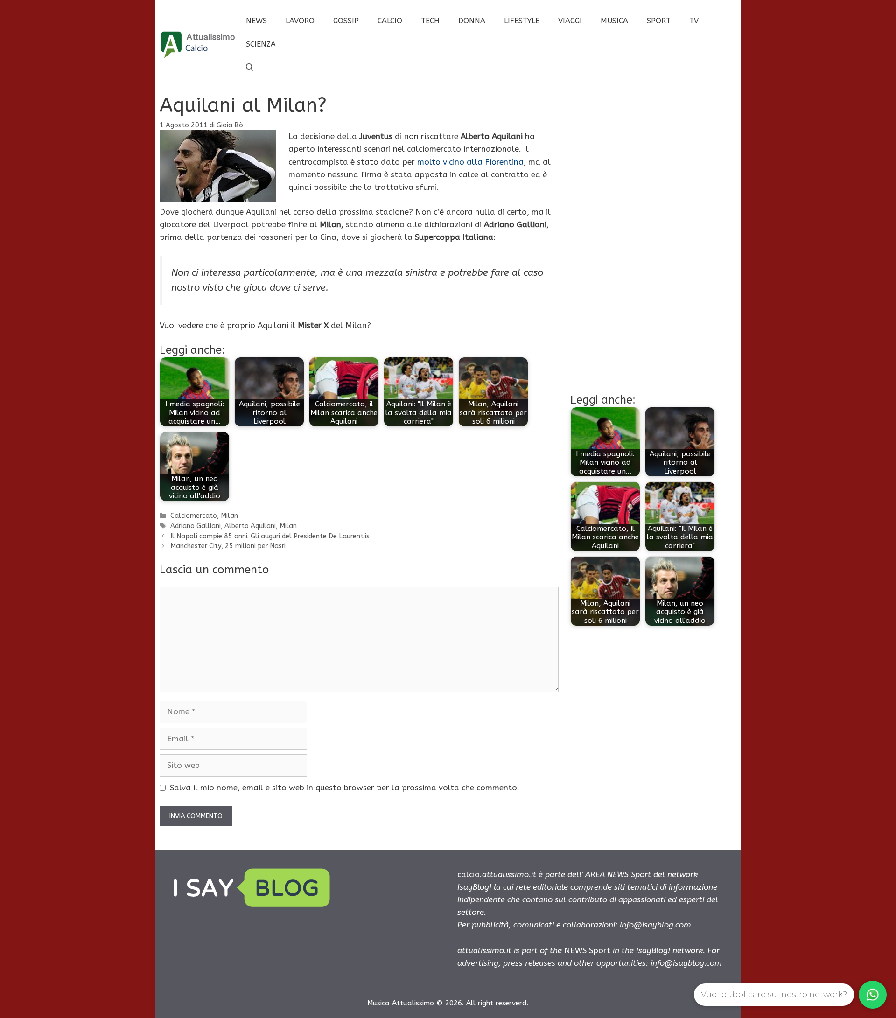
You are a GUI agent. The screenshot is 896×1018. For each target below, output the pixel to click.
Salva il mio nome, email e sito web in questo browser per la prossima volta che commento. (344, 787)
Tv (694, 20)
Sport (659, 20)
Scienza (261, 44)
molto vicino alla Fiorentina (470, 162)
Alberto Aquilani (250, 526)
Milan (229, 516)
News (256, 20)
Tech (430, 20)
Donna (471, 20)
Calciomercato (193, 516)
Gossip (346, 20)
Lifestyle (521, 20)
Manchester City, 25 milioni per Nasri (228, 546)
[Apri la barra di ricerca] (250, 67)
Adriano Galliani (195, 526)
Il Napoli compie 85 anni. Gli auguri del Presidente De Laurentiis (270, 536)
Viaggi (570, 20)
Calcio (390, 20)
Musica (614, 20)
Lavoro (300, 20)
